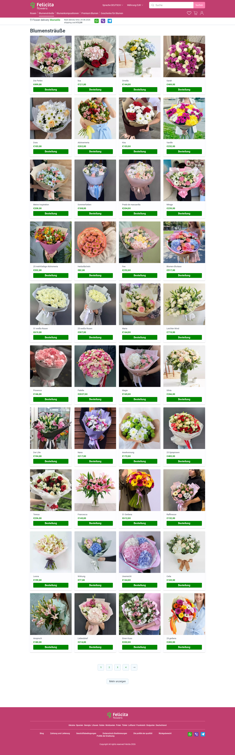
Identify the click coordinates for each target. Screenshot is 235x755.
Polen (118, 725)
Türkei (124, 725)
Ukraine (72, 725)
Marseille (55, 20)
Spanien (79, 725)
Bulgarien (150, 725)
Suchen (199, 5)
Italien (102, 725)
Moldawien (110, 725)
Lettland (131, 725)
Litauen (95, 725)
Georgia (87, 725)
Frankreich (140, 725)
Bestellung (51, 89)
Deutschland (161, 725)
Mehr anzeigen (117, 681)
